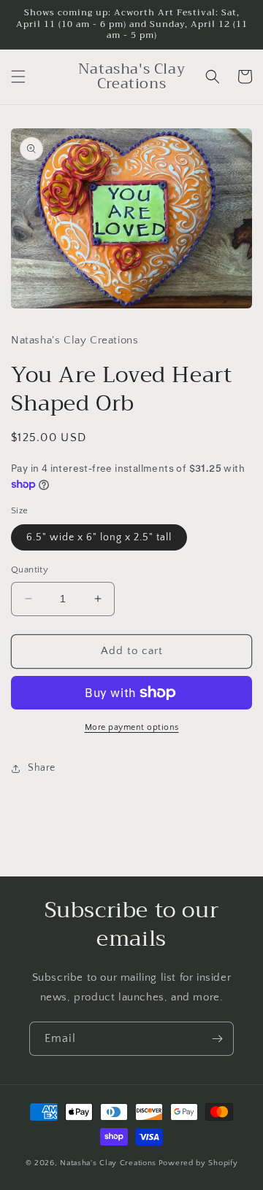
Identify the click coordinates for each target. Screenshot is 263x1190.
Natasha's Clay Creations (108, 1163)
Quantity (29, 569)
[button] (18, 77)
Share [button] (42, 768)
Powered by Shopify (198, 1163)
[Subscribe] (217, 1039)
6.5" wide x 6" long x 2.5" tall (99, 537)
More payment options (132, 727)
